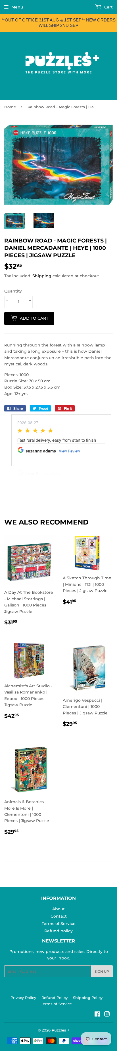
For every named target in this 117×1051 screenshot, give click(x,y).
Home (10, 107)
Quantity (13, 291)
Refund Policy (54, 997)
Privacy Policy (23, 997)
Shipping (41, 275)
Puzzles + (61, 1030)
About (58, 908)
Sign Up (102, 971)
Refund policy (58, 930)
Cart (108, 7)
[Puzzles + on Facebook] (97, 1014)
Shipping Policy (88, 997)
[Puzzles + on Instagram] (107, 1014)
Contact (59, 916)
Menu (17, 7)
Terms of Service (59, 923)
